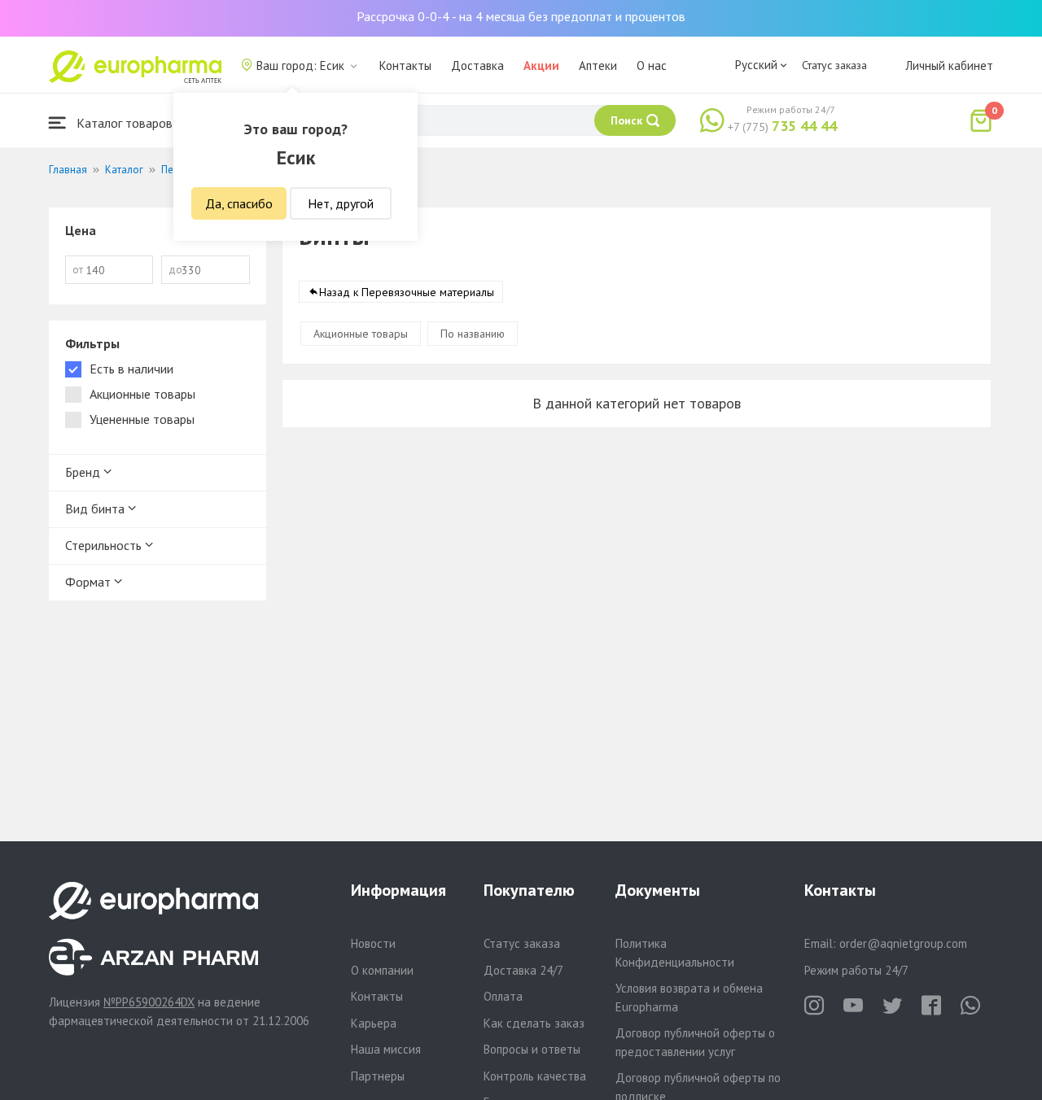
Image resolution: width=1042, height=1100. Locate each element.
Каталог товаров (123, 123)
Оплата (503, 996)
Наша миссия (386, 1049)
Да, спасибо (239, 203)
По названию (472, 333)
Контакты (405, 65)
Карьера (373, 1023)
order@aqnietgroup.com (903, 943)
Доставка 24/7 (523, 970)
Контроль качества (535, 1076)
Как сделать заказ (534, 1023)
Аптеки (598, 65)
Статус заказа (834, 65)
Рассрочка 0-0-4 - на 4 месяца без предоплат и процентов (521, 16)
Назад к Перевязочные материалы (406, 292)
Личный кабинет (949, 65)
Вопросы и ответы (532, 1049)
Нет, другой (341, 203)
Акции (541, 65)
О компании (382, 970)
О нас (652, 65)
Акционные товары (360, 333)
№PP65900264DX (149, 1002)
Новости (373, 943)
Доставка (477, 65)
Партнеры (378, 1076)
